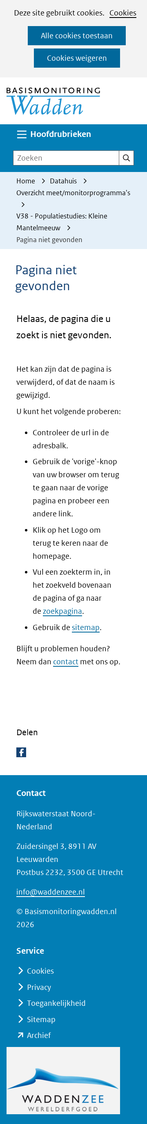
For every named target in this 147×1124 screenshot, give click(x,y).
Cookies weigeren (77, 58)
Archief (39, 1035)
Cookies (122, 13)
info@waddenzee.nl (50, 892)
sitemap (86, 627)
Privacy (39, 987)
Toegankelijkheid (56, 1003)
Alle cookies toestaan (77, 35)
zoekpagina (62, 611)
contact (65, 661)
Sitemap (41, 1019)
